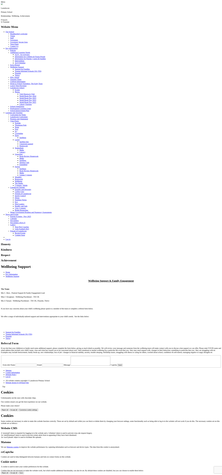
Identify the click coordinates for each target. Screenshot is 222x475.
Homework (23, 146)
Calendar (13, 219)
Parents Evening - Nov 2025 (20, 216)
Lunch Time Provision (18, 86)
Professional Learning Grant (20, 109)
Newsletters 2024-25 (17, 223)
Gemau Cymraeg (25, 175)
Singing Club (24, 163)
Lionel (17, 140)
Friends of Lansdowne (23, 194)
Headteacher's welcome (18, 34)
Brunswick (19, 179)
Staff (12, 38)
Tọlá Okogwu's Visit (27, 94)
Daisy (17, 136)
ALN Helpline (20, 63)
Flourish (18, 73)
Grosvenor (19, 154)
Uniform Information (17, 82)
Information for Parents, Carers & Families (30, 59)
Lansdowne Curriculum (19, 117)
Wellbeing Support (17, 67)
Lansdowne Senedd (17, 187)
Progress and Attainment (19, 119)
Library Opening (25, 104)
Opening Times (15, 79)
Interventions (19, 61)
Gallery (13, 225)
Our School (10, 32)
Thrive (17, 75)
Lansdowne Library (17, 88)
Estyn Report (15, 65)
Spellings (22, 138)
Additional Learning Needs (20, 53)
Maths (21, 150)
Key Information (12, 48)
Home (8, 272)
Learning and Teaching (14, 113)
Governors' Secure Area (19, 42)
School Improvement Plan (19, 111)
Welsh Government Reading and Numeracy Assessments (31, 212)
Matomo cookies (13, 447)
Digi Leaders (19, 204)
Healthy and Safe (21, 206)
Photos (17, 92)
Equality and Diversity (23, 190)
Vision (12, 36)
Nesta (17, 127)
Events (17, 90)
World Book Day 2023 (27, 98)
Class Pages (14, 121)
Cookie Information (13, 373)
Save (21, 473)
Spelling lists (24, 142)
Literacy (22, 152)
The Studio (19, 183)
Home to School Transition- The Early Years (26, 84)
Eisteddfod (23, 165)
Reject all (5, 410)
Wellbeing (18, 181)
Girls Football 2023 (22, 229)
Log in (8, 239)
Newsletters (14, 221)
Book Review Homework (28, 156)
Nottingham (19, 148)
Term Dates (14, 44)
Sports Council (20, 196)
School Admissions (17, 106)
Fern (16, 129)
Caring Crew (19, 192)
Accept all (13, 410)
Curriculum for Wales (18, 115)
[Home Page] (2, 4)
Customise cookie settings (28, 410)
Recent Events (20, 233)
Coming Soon (20, 235)
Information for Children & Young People (30, 57)
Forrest (17, 167)
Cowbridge (19, 133)
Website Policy (11, 375)
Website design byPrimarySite (17, 383)
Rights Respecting (21, 210)
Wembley (18, 177)
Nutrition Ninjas (21, 200)
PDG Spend (14, 77)
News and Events (12, 214)
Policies (13, 50)
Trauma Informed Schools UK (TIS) (28, 71)
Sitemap (8, 370)
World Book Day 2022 (27, 100)
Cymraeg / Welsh (21, 185)
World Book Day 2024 (27, 96)
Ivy (16, 131)
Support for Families (22, 69)
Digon (17, 198)
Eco (16, 202)
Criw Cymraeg (20, 208)
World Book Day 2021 (27, 102)
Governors (14, 40)
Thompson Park (20, 125)
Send (120, 365)
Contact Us (14, 46)
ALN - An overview (22, 55)
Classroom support (26, 144)
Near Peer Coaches (22, 227)
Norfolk (18, 123)
